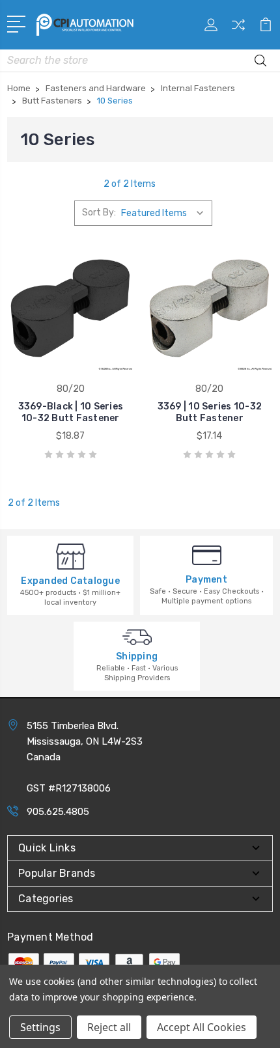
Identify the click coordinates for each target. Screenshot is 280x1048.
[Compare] (238, 29)
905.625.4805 (58, 812)
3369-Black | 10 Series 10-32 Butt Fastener (71, 412)
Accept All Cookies (201, 1027)
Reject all (109, 1027)
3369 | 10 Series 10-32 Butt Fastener (210, 412)
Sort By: (99, 212)
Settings (40, 1027)
